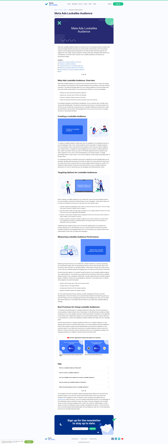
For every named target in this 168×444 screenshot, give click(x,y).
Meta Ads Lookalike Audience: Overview (70, 62)
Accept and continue (29, 442)
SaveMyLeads (61, 399)
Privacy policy (75, 438)
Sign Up (118, 4)
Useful (85, 3)
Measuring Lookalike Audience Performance (71, 67)
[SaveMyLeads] (52, 4)
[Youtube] (122, 439)
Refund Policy (93, 438)
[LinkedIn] (116, 439)
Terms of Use (84, 438)
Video (94, 3)
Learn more (15, 442)
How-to (80, 3)
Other (90, 3)
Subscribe (92, 428)
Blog (61, 9)
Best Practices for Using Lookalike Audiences (71, 69)
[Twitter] (119, 439)
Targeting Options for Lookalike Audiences (71, 65)
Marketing (74, 3)
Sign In (110, 3)
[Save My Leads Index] (50, 438)
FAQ (60, 71)
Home (55, 9)
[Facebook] (113, 439)
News (69, 3)
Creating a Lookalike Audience (67, 64)
